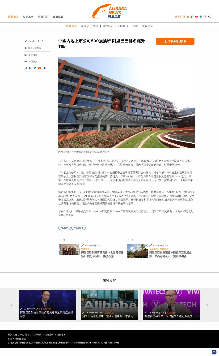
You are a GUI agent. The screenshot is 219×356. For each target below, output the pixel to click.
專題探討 (43, 16)
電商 (96, 26)
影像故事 (28, 16)
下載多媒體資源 (177, 41)
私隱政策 (36, 334)
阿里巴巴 (79, 228)
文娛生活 (147, 26)
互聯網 (65, 228)
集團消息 (71, 26)
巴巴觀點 (58, 16)
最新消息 (13, 16)
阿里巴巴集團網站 (17, 339)
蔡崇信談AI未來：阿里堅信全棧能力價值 (168, 316)
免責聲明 (49, 334)
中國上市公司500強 (106, 160)
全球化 (85, 26)
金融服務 (153, 249)
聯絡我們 (24, 334)
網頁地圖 (61, 334)
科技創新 (108, 26)
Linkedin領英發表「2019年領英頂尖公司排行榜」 (120, 211)
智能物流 (123, 26)
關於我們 (12, 334)
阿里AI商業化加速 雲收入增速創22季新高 (107, 316)
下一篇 (130, 240)
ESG (135, 26)
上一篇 (62, 240)
